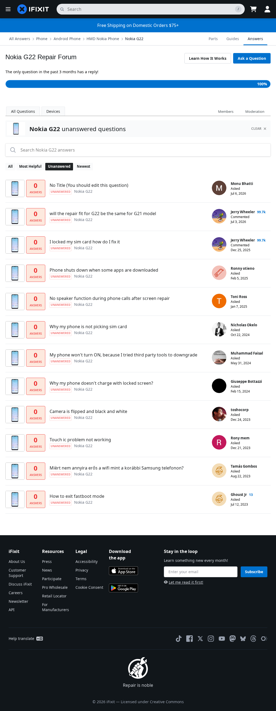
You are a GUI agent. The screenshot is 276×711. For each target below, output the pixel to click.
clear (256, 128)
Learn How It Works (207, 58)
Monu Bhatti (242, 183)
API (12, 609)
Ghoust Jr (239, 494)
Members (225, 111)
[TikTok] (178, 638)
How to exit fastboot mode (77, 496)
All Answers (19, 38)
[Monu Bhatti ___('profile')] (219, 188)
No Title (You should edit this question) (89, 185)
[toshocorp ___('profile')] (219, 414)
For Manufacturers (55, 607)
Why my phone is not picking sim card (88, 327)
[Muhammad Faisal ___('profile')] (219, 357)
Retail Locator (54, 595)
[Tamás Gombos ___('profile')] (219, 470)
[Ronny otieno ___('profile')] (219, 272)
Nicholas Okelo (244, 325)
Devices (53, 111)
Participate (51, 578)
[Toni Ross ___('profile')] (219, 301)
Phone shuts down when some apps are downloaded (104, 270)
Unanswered (59, 166)
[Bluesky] (243, 639)
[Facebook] (189, 638)
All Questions (23, 111)
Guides (232, 38)
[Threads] (253, 638)
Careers (16, 592)
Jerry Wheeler (243, 211)
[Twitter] (200, 638)
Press (47, 561)
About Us (17, 561)
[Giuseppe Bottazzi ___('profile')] (219, 386)
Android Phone (67, 38)
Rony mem (240, 438)
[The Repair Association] (264, 638)
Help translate (21, 638)
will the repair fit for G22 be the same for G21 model (103, 213)
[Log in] (267, 9)
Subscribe (254, 571)
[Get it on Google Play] (123, 588)
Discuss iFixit (20, 584)
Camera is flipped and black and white (88, 411)
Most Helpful (30, 166)
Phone (41, 38)
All (10, 166)
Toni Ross (239, 296)
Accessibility (86, 561)
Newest (83, 166)
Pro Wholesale (55, 587)
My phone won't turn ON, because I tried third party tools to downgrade (123, 355)
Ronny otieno (242, 268)
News (47, 570)
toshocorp (240, 409)
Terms (81, 578)
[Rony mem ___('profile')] (219, 442)
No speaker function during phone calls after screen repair (110, 298)
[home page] (33, 9)
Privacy (81, 570)
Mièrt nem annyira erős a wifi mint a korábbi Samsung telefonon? (117, 468)
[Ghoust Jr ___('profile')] (219, 499)
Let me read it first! (186, 582)
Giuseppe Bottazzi (246, 381)
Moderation (254, 111)
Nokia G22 (134, 38)
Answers (255, 38)
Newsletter (18, 601)
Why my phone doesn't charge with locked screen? (101, 383)
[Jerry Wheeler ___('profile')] (219, 216)
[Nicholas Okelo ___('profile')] (219, 329)
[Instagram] (211, 638)
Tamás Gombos (244, 466)
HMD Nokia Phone (103, 38)
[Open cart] (253, 9)
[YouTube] (222, 638)
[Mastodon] (232, 638)
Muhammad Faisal (247, 353)
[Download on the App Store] (123, 570)
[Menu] (8, 9)
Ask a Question (252, 58)
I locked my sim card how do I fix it (85, 242)
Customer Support (17, 573)
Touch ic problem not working (80, 440)
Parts (213, 38)
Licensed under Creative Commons (152, 701)
